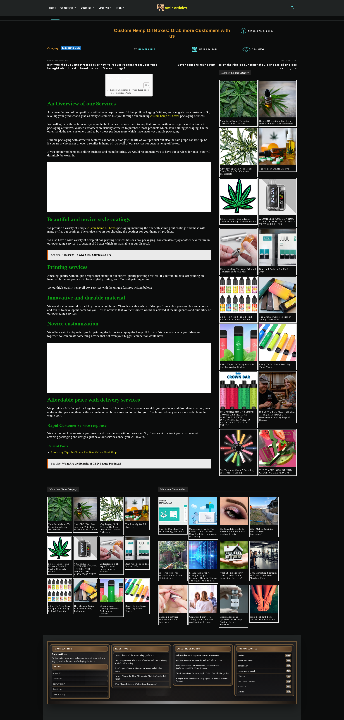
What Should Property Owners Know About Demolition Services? (231, 575)
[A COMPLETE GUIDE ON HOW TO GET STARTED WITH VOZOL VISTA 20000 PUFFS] (277, 197)
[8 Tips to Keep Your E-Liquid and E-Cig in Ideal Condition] (238, 295)
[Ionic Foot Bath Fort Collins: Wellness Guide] (264, 599)
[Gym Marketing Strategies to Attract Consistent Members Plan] (264, 555)
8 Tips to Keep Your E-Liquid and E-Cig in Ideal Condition (236, 318)
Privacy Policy (59, 683)
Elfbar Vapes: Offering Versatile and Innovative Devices (237, 365)
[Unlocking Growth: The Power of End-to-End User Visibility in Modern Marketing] (203, 511)
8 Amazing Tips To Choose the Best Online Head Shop (84, 452)
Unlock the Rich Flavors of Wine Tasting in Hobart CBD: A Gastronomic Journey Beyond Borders (277, 416)
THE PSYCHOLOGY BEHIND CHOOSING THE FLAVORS (275, 471)
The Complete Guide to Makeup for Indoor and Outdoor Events (232, 531)
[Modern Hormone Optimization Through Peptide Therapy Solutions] (234, 599)
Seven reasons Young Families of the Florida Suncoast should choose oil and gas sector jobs (237, 66)
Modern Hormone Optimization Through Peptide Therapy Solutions (231, 621)
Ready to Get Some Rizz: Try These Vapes (135, 608)
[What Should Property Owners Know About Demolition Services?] (234, 555)
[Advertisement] (129, 187)
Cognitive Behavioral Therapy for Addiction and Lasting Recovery (201, 619)
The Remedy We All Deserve (274, 169)
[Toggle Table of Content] (145, 85)
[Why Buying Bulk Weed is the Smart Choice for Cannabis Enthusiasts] (238, 146)
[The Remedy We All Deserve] (277, 146)
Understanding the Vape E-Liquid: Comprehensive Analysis (238, 270)
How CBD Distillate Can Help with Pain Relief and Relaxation (276, 122)
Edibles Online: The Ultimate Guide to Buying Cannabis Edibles (238, 220)
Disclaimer (57, 689)
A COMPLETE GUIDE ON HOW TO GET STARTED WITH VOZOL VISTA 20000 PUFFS (277, 221)
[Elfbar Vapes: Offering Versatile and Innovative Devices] (238, 342)
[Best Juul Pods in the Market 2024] (277, 247)
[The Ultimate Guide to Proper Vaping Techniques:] (277, 295)
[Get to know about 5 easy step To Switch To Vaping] (238, 448)
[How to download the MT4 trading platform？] (173, 511)
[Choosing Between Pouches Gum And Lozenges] (173, 599)
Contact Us (58, 678)
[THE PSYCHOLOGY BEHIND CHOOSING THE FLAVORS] (277, 448)
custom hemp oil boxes (165, 116)
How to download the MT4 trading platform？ (172, 530)
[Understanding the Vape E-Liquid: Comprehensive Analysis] (238, 247)
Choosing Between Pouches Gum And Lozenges (168, 619)
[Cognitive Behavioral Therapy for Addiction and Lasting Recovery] (203, 599)
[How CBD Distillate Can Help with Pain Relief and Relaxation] (277, 99)
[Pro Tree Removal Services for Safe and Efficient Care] (173, 555)
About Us (57, 673)
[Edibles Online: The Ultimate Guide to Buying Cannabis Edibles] (238, 197)
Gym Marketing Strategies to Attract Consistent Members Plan (264, 575)
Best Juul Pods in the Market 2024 (137, 565)
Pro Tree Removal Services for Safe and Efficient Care (171, 575)
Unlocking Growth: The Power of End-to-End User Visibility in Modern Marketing (203, 533)
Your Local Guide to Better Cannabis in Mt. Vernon (234, 122)
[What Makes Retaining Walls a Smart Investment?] (264, 511)
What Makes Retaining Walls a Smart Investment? (262, 531)
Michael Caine (146, 49)
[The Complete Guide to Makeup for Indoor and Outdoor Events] (234, 511)
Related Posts (123, 92)
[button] (292, 8)
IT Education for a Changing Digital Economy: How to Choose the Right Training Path (203, 577)
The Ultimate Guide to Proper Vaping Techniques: (275, 318)
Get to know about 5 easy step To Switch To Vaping (237, 471)
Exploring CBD (71, 47)
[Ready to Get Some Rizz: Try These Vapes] (277, 342)
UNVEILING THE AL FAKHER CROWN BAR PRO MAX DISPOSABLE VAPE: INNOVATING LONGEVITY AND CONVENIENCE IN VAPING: (237, 418)
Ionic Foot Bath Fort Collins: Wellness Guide (262, 618)
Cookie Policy (59, 694)
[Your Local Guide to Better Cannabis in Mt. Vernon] (238, 99)
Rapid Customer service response (129, 89)
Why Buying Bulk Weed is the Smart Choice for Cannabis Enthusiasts (236, 171)
